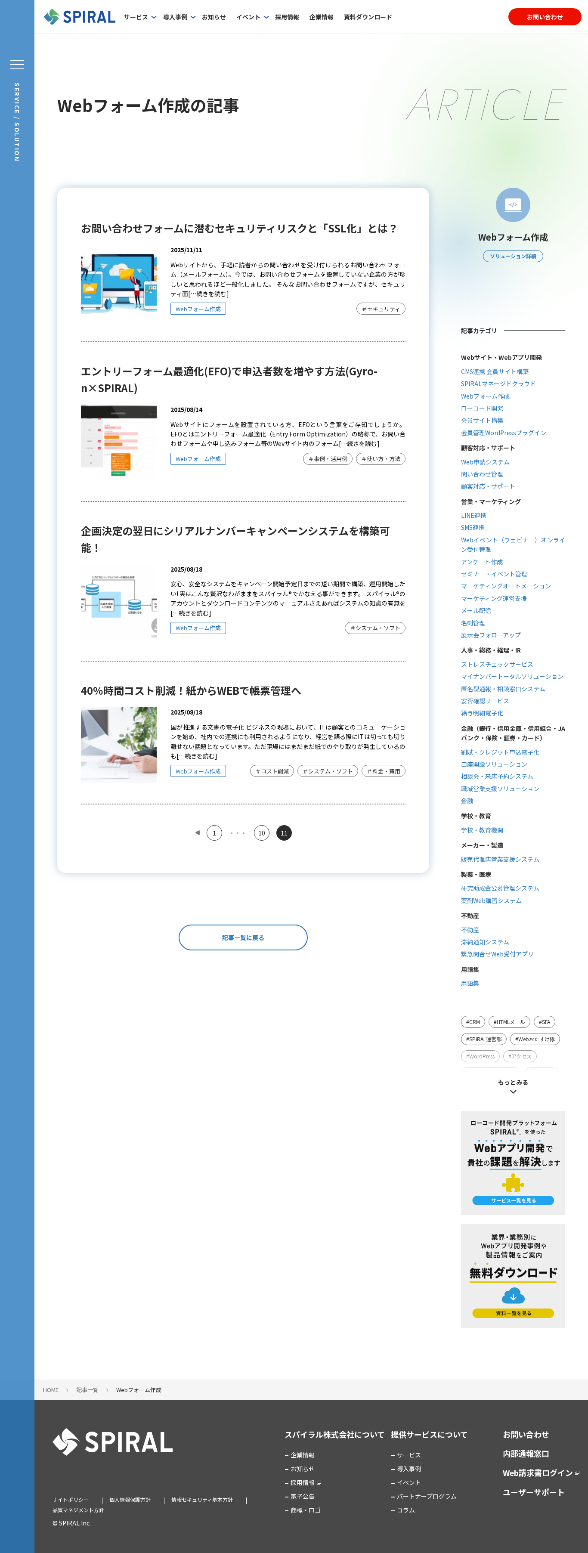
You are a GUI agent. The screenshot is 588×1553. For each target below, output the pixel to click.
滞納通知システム (485, 941)
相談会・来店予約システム (497, 776)
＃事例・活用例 (327, 459)
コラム (406, 1510)
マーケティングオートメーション (506, 586)
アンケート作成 (482, 561)
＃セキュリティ (381, 309)
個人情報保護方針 (130, 1499)
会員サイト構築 (482, 420)
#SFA (544, 1021)
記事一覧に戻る (243, 937)
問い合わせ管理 (482, 474)
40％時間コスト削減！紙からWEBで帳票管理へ (191, 690)
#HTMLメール (509, 1021)
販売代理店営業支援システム (500, 859)
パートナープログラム (427, 1496)
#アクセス (520, 1056)
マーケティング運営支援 (494, 598)
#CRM (473, 1021)
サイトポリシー (71, 1499)
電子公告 (303, 1496)
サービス (136, 16)
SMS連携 (473, 527)
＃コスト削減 (272, 771)
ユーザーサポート (534, 1491)
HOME (51, 1390)
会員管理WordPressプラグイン (503, 432)
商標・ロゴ (306, 1510)
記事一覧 (87, 1390)
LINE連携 (473, 515)
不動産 (470, 929)
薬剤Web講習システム (491, 900)
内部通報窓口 (526, 1453)
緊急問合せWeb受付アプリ (497, 954)
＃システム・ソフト (375, 628)
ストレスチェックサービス (497, 664)
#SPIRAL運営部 (483, 1039)
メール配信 (476, 610)
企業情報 (321, 16)
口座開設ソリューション (494, 764)
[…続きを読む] (208, 293)
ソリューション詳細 (513, 256)
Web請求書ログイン (538, 1472)
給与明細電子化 (482, 712)
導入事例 (175, 16)
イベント (248, 16)
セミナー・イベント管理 (494, 573)
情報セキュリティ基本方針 (202, 1499)
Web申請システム (485, 462)
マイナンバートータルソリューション (512, 676)
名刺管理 (473, 623)
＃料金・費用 (383, 771)
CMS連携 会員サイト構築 (495, 371)
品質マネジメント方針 (78, 1509)
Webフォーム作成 (198, 309)
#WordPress (480, 1056)
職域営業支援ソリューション (500, 788)
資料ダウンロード (368, 16)
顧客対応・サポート (488, 486)
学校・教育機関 (482, 830)
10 (261, 833)
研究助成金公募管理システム (500, 888)
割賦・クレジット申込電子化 (500, 752)
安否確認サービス (485, 700)
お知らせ (214, 16)
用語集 (470, 983)
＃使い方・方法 (380, 459)
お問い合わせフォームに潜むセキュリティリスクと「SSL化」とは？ (239, 227)
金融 (467, 800)
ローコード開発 (482, 408)
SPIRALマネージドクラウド (498, 383)
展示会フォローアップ (491, 635)
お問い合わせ (545, 16)
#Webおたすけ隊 (535, 1039)
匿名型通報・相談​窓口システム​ (503, 688)
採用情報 (287, 16)
